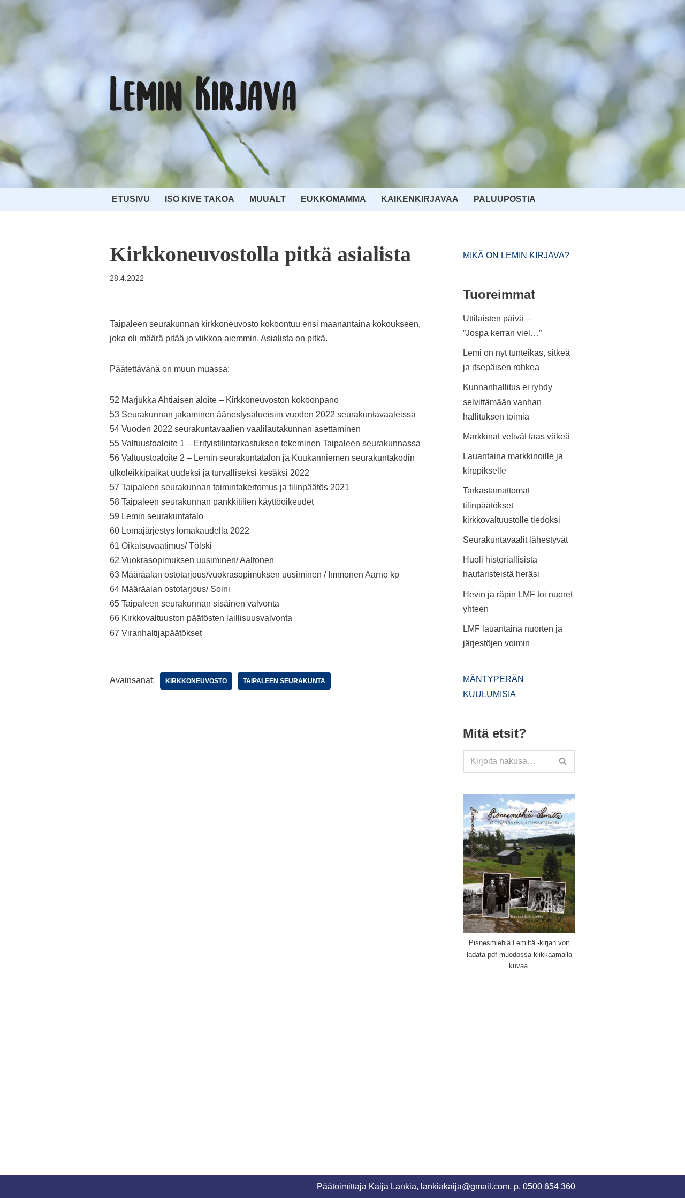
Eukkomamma (333, 199)
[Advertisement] (543, 1060)
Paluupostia (505, 199)
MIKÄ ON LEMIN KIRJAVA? (516, 255)
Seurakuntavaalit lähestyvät (515, 539)
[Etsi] (563, 761)
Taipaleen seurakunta (284, 681)
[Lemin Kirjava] (203, 94)
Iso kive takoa (199, 199)
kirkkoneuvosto (196, 681)
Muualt (267, 199)
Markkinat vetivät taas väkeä (516, 436)
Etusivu (131, 199)
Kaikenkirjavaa (420, 199)
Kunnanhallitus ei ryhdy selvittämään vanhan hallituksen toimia (507, 402)
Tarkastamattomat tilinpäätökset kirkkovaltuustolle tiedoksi (511, 505)
